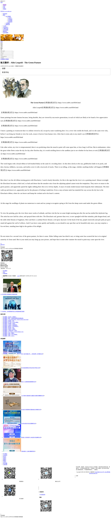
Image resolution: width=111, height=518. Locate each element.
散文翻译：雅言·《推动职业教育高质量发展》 (13, 318)
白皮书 (9, 17)
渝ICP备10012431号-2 (100, 472)
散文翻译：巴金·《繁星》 (9, 333)
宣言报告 (10, 20)
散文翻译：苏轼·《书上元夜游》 (10, 334)
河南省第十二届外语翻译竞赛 (28, 451)
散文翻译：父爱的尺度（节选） (10, 330)
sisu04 (18, 275)
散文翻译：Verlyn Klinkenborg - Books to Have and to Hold (15, 319)
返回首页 (5, 13)
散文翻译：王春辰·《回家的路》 (10, 325)
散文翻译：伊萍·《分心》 (9, 335)
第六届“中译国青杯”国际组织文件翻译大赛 (31, 409)
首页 (2, 59)
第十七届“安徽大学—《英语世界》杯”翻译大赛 (32, 353)
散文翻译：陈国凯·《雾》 (9, 320)
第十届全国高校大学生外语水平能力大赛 (30, 367)
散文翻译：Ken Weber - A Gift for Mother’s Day (13, 331)
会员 (4, 6)
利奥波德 (5, 273)
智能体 (4, 8)
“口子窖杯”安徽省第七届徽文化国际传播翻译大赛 (32, 395)
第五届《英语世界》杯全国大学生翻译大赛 (31, 437)
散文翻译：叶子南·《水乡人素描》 (11, 322)
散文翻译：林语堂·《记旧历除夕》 (11, 326)
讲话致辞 (10, 19)
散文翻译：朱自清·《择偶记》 (10, 316)
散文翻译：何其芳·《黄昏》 (9, 329)
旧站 (4, 7)
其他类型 (10, 21)
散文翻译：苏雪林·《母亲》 (9, 323)
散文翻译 (5, 270)
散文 (4, 272)
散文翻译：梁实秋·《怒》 (9, 327)
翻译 (4, 59)
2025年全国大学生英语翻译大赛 (28, 423)
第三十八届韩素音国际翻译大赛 (28, 381)
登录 (2, 2)
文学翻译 (7, 59)
